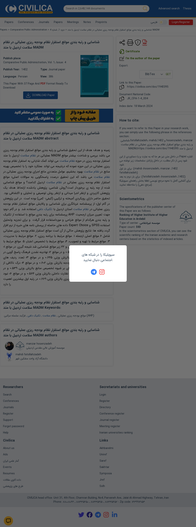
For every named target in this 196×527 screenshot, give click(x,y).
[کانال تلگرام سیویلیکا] (94, 272)
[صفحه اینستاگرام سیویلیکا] (102, 272)
